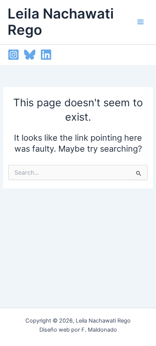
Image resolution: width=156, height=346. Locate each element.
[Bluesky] (30, 55)
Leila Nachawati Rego (61, 22)
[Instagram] (13, 55)
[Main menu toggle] (140, 22)
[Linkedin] (46, 55)
